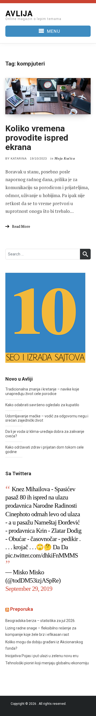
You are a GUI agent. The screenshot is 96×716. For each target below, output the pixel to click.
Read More (21, 226)
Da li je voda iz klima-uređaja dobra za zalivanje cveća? (44, 433)
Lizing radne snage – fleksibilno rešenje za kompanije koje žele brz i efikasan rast (40, 631)
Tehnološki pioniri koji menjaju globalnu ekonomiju (47, 663)
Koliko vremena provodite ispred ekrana (36, 137)
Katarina (19, 158)
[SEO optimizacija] (45, 317)
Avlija (19, 13)
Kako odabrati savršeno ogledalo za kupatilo (42, 405)
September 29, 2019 (28, 588)
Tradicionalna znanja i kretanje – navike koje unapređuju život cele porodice (42, 391)
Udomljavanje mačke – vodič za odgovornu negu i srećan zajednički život (46, 418)
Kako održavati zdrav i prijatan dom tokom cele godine (44, 449)
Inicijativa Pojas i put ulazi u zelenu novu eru (41, 656)
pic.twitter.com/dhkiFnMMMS (41, 555)
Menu (53, 31)
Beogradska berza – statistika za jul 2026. (40, 621)
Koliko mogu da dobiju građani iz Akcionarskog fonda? (44, 645)
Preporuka (21, 609)
